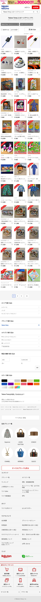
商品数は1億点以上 (7, 574)
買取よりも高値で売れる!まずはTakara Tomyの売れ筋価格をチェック (13, 400)
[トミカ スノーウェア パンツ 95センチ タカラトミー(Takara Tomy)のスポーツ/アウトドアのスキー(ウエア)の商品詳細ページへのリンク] (7, 190)
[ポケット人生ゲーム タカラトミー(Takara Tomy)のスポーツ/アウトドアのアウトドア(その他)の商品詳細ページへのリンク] (34, 84)
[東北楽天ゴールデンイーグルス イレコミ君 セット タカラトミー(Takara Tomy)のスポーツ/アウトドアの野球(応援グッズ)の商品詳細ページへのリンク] (7, 169)
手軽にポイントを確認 (34, 585)
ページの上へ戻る (20, 418)
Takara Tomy (5, 325)
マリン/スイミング (5, 91)
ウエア (29, 113)
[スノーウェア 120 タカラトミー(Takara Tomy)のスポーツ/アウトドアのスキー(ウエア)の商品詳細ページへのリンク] (34, 169)
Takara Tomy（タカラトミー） (9, 24)
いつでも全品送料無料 (20, 574)
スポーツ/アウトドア (25, 24)
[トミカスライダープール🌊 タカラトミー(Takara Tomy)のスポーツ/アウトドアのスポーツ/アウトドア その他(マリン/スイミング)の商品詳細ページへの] (7, 275)
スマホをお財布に (20, 585)
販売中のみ (6, 30)
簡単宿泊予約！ (34, 574)
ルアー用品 (16, 91)
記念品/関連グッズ (32, 70)
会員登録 (35, 7)
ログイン (27, 7)
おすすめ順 (14, 30)
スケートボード (17, 70)
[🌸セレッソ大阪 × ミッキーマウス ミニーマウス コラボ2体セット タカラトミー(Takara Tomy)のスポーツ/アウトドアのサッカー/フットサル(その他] (7, 148)
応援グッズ (3, 176)
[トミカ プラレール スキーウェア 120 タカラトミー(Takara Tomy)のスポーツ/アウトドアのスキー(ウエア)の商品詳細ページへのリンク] (20, 190)
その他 (2, 49)
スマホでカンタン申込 (7, 585)
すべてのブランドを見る (20, 468)
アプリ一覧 (24, 592)
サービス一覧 (4, 592)
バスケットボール (4, 134)
